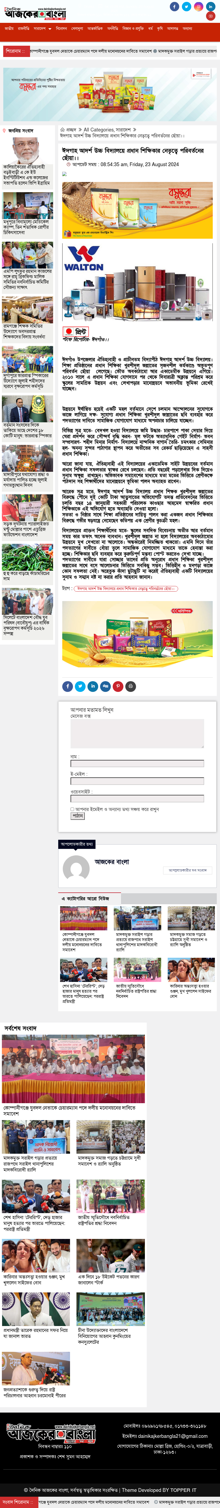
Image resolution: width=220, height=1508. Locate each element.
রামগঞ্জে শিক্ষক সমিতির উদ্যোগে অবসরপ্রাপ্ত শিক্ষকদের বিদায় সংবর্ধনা (24, 331)
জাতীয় (9, 28)
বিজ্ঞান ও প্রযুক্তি (133, 28)
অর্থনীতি (112, 28)
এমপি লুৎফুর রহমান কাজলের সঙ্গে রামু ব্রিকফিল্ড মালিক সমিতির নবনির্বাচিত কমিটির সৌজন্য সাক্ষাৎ (27, 279)
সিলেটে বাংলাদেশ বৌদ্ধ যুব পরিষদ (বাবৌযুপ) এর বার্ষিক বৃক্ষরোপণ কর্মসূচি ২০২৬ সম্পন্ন (26, 625)
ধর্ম (150, 28)
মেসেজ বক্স (81, 716)
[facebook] (176, 7)
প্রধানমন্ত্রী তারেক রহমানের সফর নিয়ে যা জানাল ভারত (35, 1333)
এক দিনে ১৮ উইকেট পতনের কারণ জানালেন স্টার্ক (108, 1280)
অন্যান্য (187, 28)
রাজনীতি (23, 28)
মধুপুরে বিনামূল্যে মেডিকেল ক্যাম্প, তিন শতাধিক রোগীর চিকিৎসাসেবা (26, 227)
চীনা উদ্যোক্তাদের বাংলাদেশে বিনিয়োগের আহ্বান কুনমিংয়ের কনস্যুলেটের (104, 1336)
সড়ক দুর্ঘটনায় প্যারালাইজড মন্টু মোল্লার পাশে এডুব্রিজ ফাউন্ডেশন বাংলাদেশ (26, 529)
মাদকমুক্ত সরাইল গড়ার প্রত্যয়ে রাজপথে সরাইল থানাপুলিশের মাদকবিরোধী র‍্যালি (136, 942)
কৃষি (160, 28)
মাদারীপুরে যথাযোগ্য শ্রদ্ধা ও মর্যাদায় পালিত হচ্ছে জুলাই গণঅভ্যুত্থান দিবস (26, 479)
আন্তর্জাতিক (95, 28)
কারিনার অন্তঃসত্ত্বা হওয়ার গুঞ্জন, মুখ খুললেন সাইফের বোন (190, 991)
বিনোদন (61, 28)
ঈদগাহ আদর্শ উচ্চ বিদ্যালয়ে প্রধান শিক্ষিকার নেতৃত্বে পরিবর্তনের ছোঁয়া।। (122, 136)
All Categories (99, 130)
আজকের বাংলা (112, 862)
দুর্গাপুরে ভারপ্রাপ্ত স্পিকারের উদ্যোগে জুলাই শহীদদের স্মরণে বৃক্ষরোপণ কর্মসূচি (25, 381)
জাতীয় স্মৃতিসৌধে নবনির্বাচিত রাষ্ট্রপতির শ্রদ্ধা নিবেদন (136, 991)
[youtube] (211, 16)
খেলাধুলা (77, 28)
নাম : (75, 757)
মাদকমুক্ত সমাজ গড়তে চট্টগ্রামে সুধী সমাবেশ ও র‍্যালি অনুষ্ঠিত (188, 940)
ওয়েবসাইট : (82, 792)
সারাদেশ (40, 28)
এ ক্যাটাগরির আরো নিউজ (85, 899)
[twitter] (188, 7)
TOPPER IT (183, 1490)
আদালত (172, 28)
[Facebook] (67, 686)
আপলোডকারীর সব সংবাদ (188, 870)
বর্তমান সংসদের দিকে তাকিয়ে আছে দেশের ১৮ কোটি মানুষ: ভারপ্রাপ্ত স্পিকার (27, 430)
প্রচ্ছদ (71, 130)
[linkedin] (211, 7)
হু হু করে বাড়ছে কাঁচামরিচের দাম (26, 576)
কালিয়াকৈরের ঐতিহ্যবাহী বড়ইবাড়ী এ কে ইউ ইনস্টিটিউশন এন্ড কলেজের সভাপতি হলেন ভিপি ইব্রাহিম (26, 175)
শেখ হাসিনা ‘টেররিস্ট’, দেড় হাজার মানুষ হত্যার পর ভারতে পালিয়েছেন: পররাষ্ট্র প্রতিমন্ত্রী (84, 994)
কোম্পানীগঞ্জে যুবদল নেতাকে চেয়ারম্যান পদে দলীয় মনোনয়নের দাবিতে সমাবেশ (82, 942)
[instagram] (200, 7)
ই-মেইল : (79, 774)
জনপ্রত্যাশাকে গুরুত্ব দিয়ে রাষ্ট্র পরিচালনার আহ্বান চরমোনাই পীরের (34, 1393)
